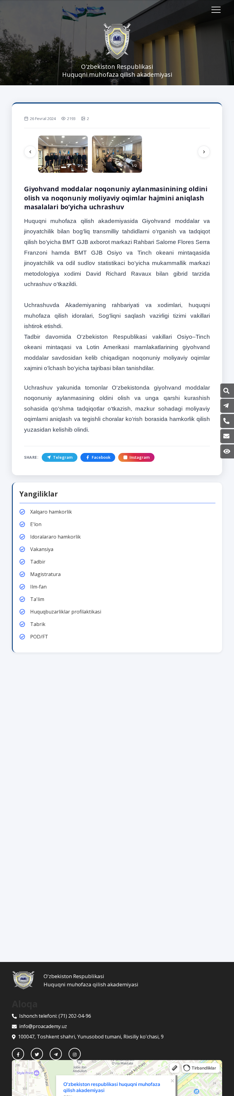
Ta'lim (37, 599)
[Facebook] (18, 1054)
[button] (226, 391)
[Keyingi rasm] (204, 152)
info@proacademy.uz (43, 1026)
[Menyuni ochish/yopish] (216, 10)
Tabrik (37, 624)
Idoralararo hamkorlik (55, 536)
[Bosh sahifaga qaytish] (28, 980)
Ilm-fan (38, 586)
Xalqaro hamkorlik (51, 511)
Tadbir (37, 561)
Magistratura (45, 574)
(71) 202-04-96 (74, 1016)
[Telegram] (56, 1054)
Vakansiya (41, 549)
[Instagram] (75, 1054)
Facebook (101, 457)
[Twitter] (37, 1054)
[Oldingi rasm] (30, 152)
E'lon (35, 524)
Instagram (139, 457)
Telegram (63, 457)
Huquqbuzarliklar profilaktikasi (65, 611)
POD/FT (39, 636)
